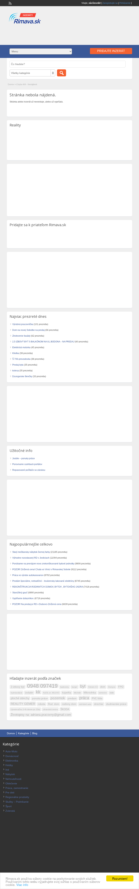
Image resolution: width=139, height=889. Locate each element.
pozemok (57, 698)
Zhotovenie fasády (21, 336)
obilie (111, 693)
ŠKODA (64, 709)
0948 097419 (42, 686)
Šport (8, 806)
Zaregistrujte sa (110, 3)
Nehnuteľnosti (13, 778)
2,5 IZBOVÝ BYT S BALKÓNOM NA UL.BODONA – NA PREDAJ (43, 341)
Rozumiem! (120, 878)
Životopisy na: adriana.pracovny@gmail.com (41, 714)
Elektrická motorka (21, 347)
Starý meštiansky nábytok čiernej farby (31, 552)
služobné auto (85, 704)
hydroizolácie (16, 693)
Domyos (111, 687)
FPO (120, 686)
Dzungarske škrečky (22, 376)
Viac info (22, 884)
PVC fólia (97, 698)
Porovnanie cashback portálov (27, 464)
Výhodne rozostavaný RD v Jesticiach (30, 558)
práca (84, 698)
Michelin (77, 693)
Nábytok (10, 774)
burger (74, 687)
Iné (7, 769)
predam (72, 698)
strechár (98, 704)
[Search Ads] (61, 72)
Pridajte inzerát (111, 51)
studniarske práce (116, 704)
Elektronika (11, 760)
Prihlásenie (124, 3)
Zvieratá (10, 810)
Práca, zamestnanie (16, 788)
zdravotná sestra (50, 709)
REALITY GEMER (23, 704)
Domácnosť (12, 756)
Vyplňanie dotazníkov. (23, 598)
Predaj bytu (18, 365)
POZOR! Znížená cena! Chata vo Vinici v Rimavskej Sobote (41, 569)
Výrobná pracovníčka (22, 324)
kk (38, 692)
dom (102, 686)
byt (82, 686)
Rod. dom (53, 704)
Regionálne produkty (17, 797)
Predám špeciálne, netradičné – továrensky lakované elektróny (43, 581)
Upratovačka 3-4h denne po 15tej (25, 709)
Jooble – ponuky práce (23, 458)
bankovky (64, 687)
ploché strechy (20, 698)
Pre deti (9, 792)
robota (41, 704)
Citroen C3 (93, 687)
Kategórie (23, 733)
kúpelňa (66, 692)
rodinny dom (69, 704)
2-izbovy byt (17, 686)
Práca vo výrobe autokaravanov (27, 575)
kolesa (15, 370)
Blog (34, 733)
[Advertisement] (69, 34)
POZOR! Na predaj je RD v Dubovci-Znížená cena (36, 604)
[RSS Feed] (9, 2)
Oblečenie (11, 783)
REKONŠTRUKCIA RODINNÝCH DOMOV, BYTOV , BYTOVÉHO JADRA (47, 587)
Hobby (9, 765)
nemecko (103, 693)
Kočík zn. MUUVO (51, 693)
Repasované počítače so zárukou (28, 470)
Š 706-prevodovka (21, 359)
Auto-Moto (11, 751)
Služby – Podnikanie (17, 801)
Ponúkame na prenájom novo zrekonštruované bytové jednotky (43, 563)
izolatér (29, 692)
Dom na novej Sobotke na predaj (28, 330)
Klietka (15, 353)
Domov (11, 84)
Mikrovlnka (90, 692)
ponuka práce (40, 698)
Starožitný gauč (20, 592)
